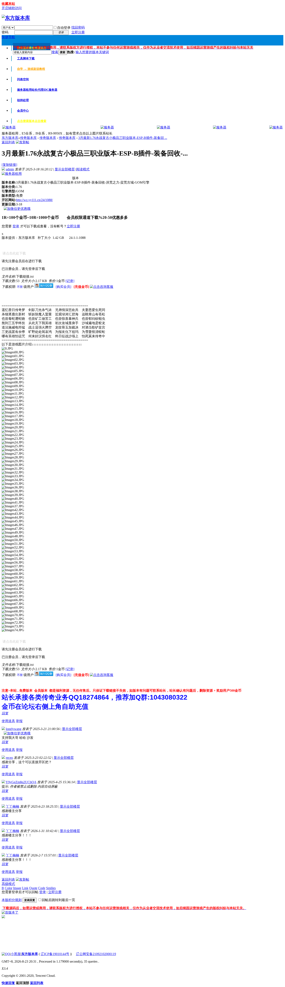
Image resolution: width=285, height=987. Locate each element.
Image (17, 888)
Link (25, 888)
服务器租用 (37, 89)
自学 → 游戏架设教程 (31, 68)
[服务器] (9, 127)
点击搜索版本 (31, 121)
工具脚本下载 (26, 58)
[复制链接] (9, 164)
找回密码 (78, 27)
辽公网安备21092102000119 (96, 954)
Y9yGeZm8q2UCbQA (21, 782)
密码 (5, 32)
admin (10, 169)
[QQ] (6, 954)
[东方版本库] (16, 18)
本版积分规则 (12, 900)
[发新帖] (22, 142)
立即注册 (78, 32)
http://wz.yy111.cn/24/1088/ (34, 200)
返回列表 (8, 142)
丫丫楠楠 (12, 806)
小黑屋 (16, 954)
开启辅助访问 (12, 8)
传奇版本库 (28, 138)
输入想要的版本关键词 (92, 52)
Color (8, 888)
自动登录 (64, 27)
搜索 (55, 52)
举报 (19, 721)
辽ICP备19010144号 (55, 954)
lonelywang (13, 729)
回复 (5, 713)
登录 (16, 226)
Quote (33, 888)
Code (41, 888)
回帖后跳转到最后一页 (58, 900)
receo (9, 757)
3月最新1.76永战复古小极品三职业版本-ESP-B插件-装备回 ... (122, 138)
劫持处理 (23, 100)
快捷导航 (8, 37)
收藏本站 (8, 3)
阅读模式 (83, 169)
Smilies (51, 888)
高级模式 (8, 884)
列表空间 (23, 79)
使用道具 (8, 721)
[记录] (70, 281)
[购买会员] (64, 286)
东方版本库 (10, 138)
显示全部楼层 (65, 169)
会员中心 (23, 110)
